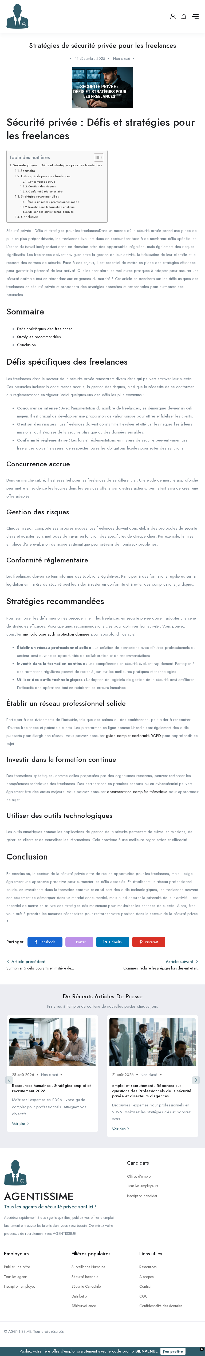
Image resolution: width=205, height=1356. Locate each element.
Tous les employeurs (142, 1186)
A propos (146, 1276)
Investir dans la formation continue (51, 207)
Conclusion (29, 217)
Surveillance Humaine (88, 1267)
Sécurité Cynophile (86, 1286)
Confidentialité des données (160, 1305)
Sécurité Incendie (85, 1276)
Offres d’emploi (139, 1176)
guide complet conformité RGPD (133, 736)
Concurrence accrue (41, 181)
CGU (143, 1296)
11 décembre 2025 (90, 58)
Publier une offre (17, 1267)
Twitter (80, 942)
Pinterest (151, 942)
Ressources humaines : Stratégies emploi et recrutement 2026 (51, 1088)
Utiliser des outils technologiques (51, 212)
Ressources (147, 1267)
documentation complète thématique (137, 792)
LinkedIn (115, 942)
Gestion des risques (42, 186)
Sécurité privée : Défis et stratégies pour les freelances (57, 165)
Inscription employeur (20, 1286)
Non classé (121, 58)
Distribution (80, 1296)
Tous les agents (15, 1276)
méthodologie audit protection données (56, 634)
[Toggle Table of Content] (96, 157)
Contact (145, 1286)
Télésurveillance (84, 1305)
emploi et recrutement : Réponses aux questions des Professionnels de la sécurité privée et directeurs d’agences (151, 1091)
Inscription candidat (142, 1196)
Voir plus (18, 1123)
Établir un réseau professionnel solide (53, 202)
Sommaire (28, 170)
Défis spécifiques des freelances (45, 176)
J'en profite (173, 1351)
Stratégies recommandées (40, 196)
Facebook (47, 942)
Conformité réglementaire (45, 191)
